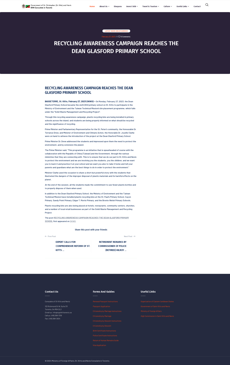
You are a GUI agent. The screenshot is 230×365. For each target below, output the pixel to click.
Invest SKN (131, 6)
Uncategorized (122, 31)
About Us (103, 6)
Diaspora (118, 6)
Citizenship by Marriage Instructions (107, 311)
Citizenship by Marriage (102, 316)
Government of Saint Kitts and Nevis (155, 306)
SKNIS (73, 221)
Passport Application (101, 306)
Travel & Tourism (149, 6)
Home (92, 6)
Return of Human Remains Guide (106, 340)
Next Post (128, 236)
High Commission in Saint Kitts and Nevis (157, 316)
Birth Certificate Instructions (104, 330)
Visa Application (99, 345)
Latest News (110, 31)
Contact (197, 6)
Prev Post (51, 236)
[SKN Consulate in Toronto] (47, 6)
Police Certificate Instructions (105, 335)
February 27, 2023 (108, 37)
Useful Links (182, 6)
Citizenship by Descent (102, 326)
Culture (167, 6)
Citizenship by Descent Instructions (107, 321)
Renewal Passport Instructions (105, 301)
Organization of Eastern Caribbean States (157, 301)
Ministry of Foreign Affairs (151, 311)
